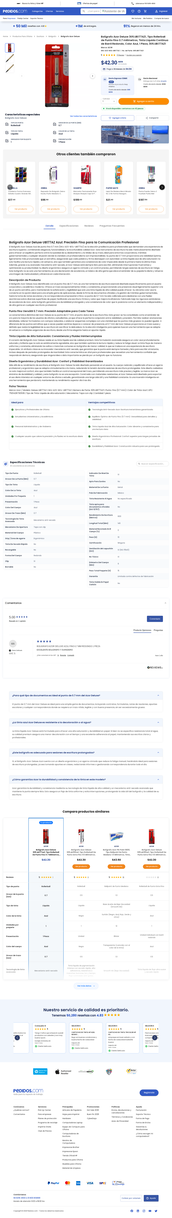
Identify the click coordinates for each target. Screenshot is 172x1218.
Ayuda (153, 1198)
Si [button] (58, 655)
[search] (84, 11)
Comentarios (19, 1114)
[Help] (139, 11)
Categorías (37, 11)
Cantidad (106, 99)
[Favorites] (132, 11)
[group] (22, 617)
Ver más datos (84, 986)
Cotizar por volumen (131, 1198)
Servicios (60, 11)
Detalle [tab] (50, 225)
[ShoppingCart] (145, 11)
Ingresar (163, 11)
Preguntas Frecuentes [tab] (112, 225)
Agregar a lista (119, 118)
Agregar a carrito (145, 101)
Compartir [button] (70, 655)
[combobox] (103, 11)
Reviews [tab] (89, 225)
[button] (86, 603)
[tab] (142, 631)
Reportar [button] (63, 655)
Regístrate (149, 1092)
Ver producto (21, 209)
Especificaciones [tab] (69, 225)
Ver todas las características (83, 116)
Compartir (154, 118)
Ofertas (49, 11)
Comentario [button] (155, 619)
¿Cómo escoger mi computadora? (144, 1135)
